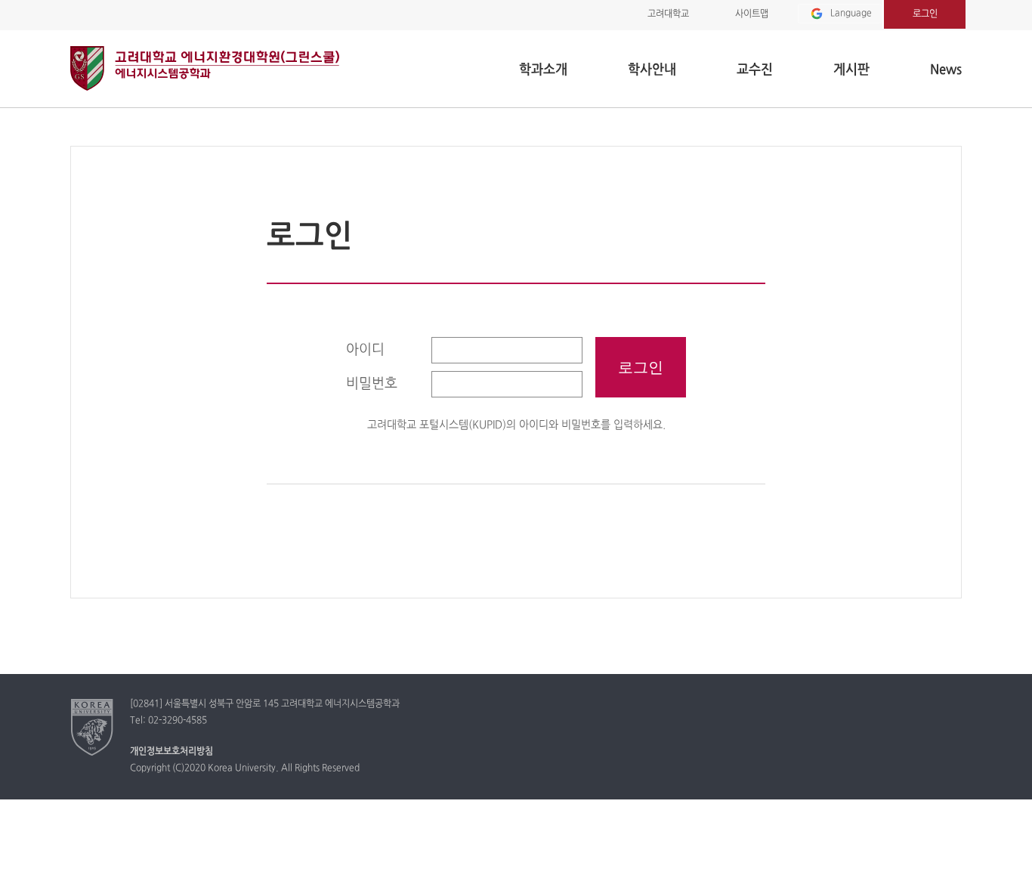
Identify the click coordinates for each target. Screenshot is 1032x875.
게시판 (851, 70)
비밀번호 (371, 384)
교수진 (755, 70)
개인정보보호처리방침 (171, 752)
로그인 (925, 14)
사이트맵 (751, 14)
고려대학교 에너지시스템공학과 (204, 68)
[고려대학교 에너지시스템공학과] (92, 727)
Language (851, 13)
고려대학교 (668, 14)
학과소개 (543, 70)
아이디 (365, 350)
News (946, 70)
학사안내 (652, 70)
